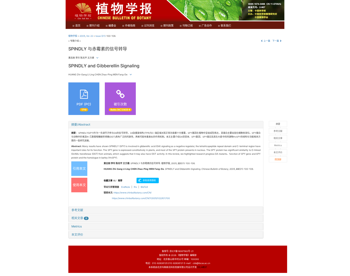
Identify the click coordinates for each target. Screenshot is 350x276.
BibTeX (144, 187)
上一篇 (266, 40)
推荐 (120, 180)
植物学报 (72, 36)
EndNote (125, 187)
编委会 (112, 25)
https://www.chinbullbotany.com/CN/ (132, 192)
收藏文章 (108, 180)
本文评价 (77, 234)
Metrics (76, 226)
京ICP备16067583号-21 (182, 251)
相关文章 (79, 218)
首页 (77, 25)
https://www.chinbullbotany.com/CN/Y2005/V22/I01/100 (141, 198)
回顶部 (278, 159)
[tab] (166, 124)
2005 (82, 36)
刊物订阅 (187, 25)
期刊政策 (168, 25)
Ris (135, 187)
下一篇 (275, 40)
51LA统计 (202, 267)
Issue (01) (100, 36)
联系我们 (226, 25)
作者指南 (130, 25)
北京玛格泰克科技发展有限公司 (172, 267)
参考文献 (77, 210)
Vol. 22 (89, 36)
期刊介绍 (94, 25)
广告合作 (207, 25)
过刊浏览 (149, 25)
